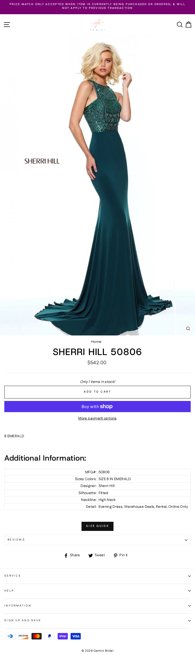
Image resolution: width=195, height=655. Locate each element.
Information (17, 606)
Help (9, 591)
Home (96, 341)
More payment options (97, 418)
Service (12, 576)
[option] (97, 6)
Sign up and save (22, 620)
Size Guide (97, 526)
